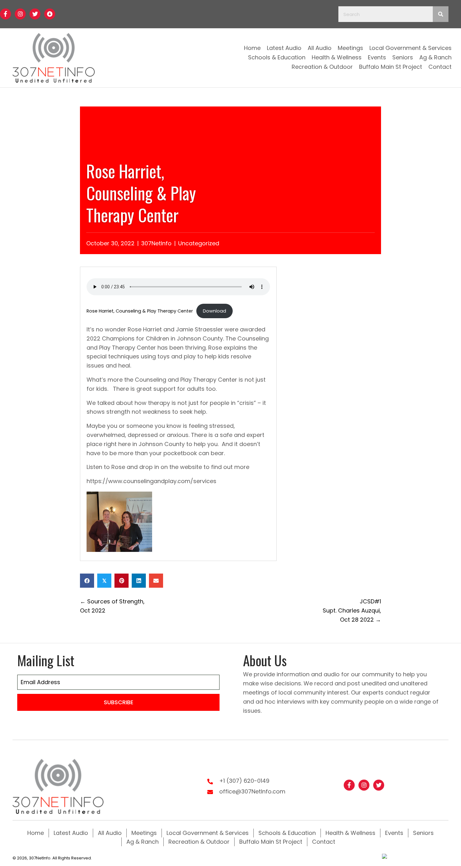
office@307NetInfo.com (252, 791)
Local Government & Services (208, 833)
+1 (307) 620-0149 (244, 781)
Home (35, 833)
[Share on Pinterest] (121, 581)
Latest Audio (71, 833)
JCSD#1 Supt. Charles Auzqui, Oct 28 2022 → (352, 610)
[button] (5, 13)
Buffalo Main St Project (270, 842)
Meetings (144, 833)
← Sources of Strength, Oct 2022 (112, 605)
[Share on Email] (156, 581)
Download (214, 311)
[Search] (440, 14)
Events (394, 833)
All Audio (110, 833)
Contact (323, 842)
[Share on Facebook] (87, 581)
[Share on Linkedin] (139, 581)
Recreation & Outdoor (199, 842)
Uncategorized (198, 243)
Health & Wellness (350, 833)
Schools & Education (287, 833)
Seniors (423, 833)
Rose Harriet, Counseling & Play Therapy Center (140, 311)
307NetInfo (156, 243)
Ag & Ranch (142, 842)
